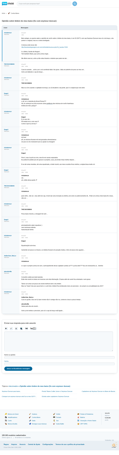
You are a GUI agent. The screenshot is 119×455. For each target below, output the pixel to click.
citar (22, 35)
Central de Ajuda (34, 444)
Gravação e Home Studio (88, 420)
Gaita (33, 420)
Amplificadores (12, 417)
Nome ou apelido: (10, 355)
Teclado (58, 417)
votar (26, 66)
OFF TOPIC (84, 424)
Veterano (6, 34)
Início (3, 13)
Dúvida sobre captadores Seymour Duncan (55, 396)
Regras (6, 444)
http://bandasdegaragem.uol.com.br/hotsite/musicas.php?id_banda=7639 (44, 47)
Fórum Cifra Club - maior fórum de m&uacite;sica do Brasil (8, 4)
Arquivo (14, 444)
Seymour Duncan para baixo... (11, 391)
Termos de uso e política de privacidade (70, 444)
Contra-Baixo (15, 13)
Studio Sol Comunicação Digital (114, 445)
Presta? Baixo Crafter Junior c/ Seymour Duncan (57, 391)
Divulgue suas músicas (39, 424)
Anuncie (22, 444)
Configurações (48, 444)
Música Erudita (12, 424)
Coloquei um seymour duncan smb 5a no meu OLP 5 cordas (19, 396)
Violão (58, 414)
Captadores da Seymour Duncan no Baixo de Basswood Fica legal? (99, 391)
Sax (57, 420)
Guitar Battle (60, 424)
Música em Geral (13, 414)
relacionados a (39, 386)
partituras (50, 103)
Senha (6, 361)
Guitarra (34, 414)
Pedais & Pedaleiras (86, 414)
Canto (10, 420)
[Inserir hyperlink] (21, 328)
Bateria (82, 417)
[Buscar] (74, 3)
